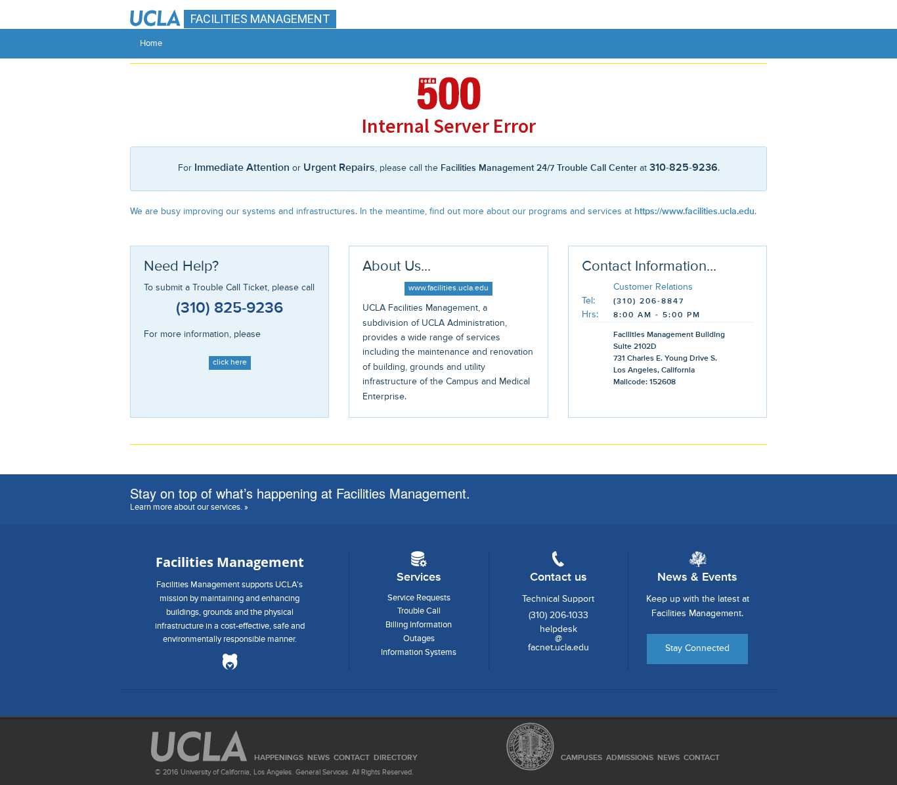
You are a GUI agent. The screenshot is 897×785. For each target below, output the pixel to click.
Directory (396, 758)
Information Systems (418, 652)
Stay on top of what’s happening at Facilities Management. (300, 493)
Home (151, 43)
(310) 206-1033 (558, 615)
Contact (702, 758)
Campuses (581, 758)
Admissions (629, 758)
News (668, 758)
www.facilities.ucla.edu (448, 288)
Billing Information (418, 625)
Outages (419, 639)
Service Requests (418, 598)
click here (230, 363)
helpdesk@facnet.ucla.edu (558, 638)
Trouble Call (419, 611)
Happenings (278, 758)
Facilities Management (230, 562)
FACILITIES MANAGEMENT (260, 19)
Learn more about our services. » (189, 507)
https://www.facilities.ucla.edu (694, 211)
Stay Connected (697, 648)
